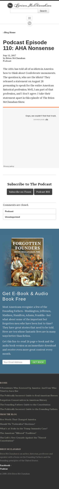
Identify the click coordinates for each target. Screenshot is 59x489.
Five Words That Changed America (18, 419)
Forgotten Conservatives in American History (23, 400)
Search (43, 10)
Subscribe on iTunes (20, 191)
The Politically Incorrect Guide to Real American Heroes (29, 395)
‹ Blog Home (9, 32)
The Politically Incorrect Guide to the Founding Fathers (28, 409)
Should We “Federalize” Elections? (17, 423)
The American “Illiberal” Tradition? (18, 433)
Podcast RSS (43, 191)
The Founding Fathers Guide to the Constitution (25, 404)
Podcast (7, 60)
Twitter (4, 468)
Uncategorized (12, 217)
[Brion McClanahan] (29, 5)
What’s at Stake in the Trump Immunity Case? (24, 428)
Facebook (5, 465)
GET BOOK (38, 362)
